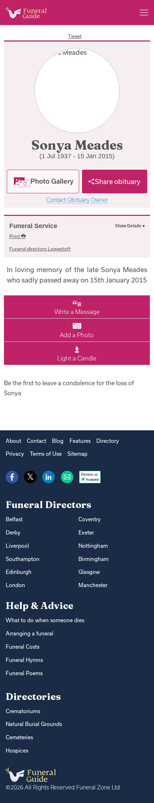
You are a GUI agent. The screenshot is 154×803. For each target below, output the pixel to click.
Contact (36, 441)
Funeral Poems (24, 673)
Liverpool (17, 546)
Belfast (14, 519)
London (15, 585)
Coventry (89, 519)
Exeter (86, 532)
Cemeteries (19, 737)
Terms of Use (46, 454)
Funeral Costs (22, 647)
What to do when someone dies (45, 620)
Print (15, 236)
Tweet (75, 36)
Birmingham (93, 559)
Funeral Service (33, 225)
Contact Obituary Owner (77, 200)
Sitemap (77, 454)
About (13, 441)
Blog (57, 441)
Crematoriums (23, 711)
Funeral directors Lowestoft (40, 249)
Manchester (92, 585)
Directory (107, 441)
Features (80, 441)
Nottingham (93, 546)
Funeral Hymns (24, 660)
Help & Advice (39, 605)
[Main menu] (144, 12)
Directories (33, 696)
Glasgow (89, 572)
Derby (13, 532)
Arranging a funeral (29, 633)
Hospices (17, 751)
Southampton (22, 559)
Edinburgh (19, 572)
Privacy (15, 454)
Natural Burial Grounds (34, 724)
